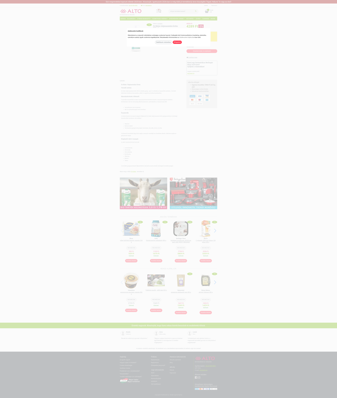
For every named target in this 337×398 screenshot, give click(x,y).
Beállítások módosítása (163, 42)
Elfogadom (177, 42)
